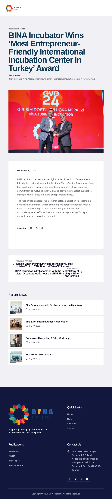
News (69, 419)
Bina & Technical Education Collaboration (47, 321)
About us (71, 423)
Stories (70, 428)
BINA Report (14, 461)
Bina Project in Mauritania (39, 354)
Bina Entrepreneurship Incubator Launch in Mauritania (54, 305)
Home (70, 414)
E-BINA (11, 456)
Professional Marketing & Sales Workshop (48, 338)
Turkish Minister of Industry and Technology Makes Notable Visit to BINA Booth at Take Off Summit (44, 265)
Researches (14, 451)
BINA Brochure (15, 465)
